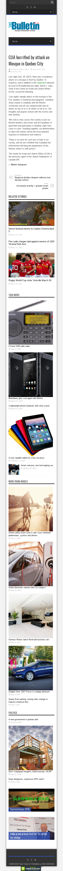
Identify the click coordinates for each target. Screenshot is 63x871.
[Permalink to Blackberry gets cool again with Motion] (31, 396)
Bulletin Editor (24, 69)
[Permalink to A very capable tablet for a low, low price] (31, 456)
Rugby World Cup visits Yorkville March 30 (30, 280)
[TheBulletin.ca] (25, 29)
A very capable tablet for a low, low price (26, 458)
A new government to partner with (23, 719)
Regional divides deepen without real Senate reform (32, 177)
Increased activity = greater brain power (32, 186)
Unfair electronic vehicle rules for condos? (27, 587)
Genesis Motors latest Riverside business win (29, 639)
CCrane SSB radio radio (19, 346)
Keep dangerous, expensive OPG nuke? (26, 779)
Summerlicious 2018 (20, 809)
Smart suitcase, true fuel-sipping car (37, 465)
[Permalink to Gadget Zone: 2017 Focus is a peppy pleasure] (31, 690)
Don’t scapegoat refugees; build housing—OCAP (30, 771)
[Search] (52, 2)
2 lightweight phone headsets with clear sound (29, 406)
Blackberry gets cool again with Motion (26, 398)
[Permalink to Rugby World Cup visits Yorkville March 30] (31, 277)
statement (41, 83)
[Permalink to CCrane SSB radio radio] (31, 344)
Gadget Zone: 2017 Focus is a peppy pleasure (29, 692)
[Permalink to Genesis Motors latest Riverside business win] (31, 637)
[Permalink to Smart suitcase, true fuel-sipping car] (14, 474)
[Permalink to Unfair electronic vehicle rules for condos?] (31, 585)
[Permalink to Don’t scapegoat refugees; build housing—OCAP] (31, 769)
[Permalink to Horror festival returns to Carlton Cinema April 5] (31, 225)
